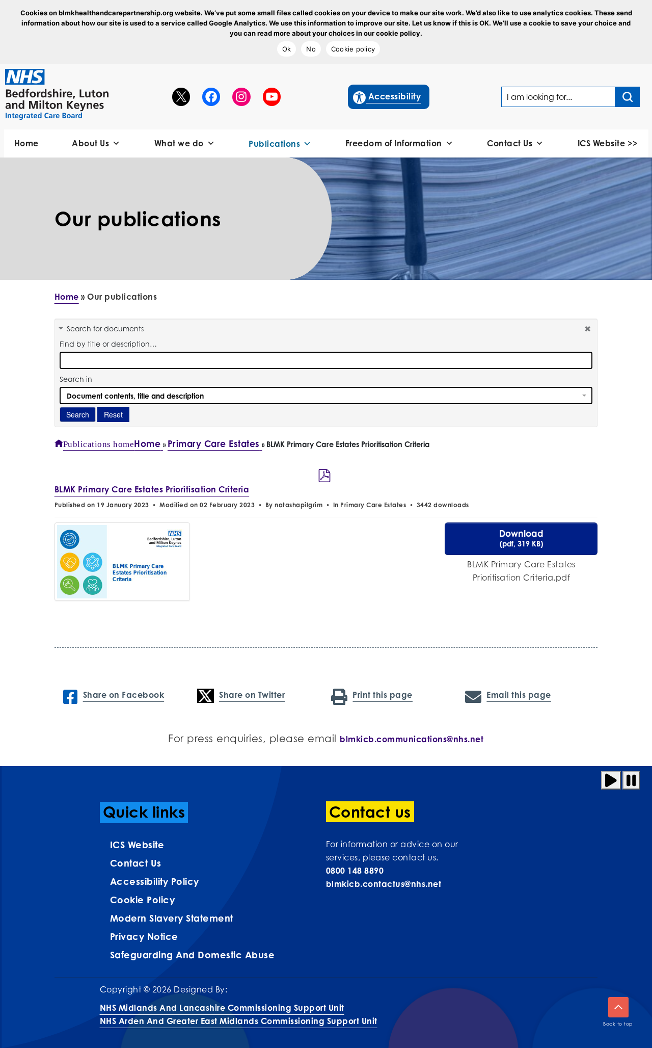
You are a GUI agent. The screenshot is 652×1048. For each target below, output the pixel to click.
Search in (76, 379)
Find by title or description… (108, 343)
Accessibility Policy (154, 881)
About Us (90, 143)
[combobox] (326, 395)
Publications (274, 144)
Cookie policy (353, 49)
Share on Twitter (252, 695)
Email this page (518, 695)
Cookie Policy (142, 899)
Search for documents (105, 328)
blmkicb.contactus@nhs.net (384, 884)
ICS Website (137, 844)
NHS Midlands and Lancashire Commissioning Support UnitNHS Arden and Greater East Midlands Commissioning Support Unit (238, 1014)
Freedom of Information (393, 143)
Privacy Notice (144, 936)
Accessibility (387, 96)
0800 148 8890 (355, 871)
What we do (179, 143)
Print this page (382, 695)
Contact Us (509, 143)
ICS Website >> (608, 143)
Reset (113, 414)
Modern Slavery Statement (171, 918)
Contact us (135, 863)
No (311, 49)
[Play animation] (611, 780)
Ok (286, 49)
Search (77, 414)
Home (26, 143)
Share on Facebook (123, 695)
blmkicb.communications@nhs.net (411, 739)
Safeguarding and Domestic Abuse (192, 954)
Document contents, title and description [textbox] (135, 395)
